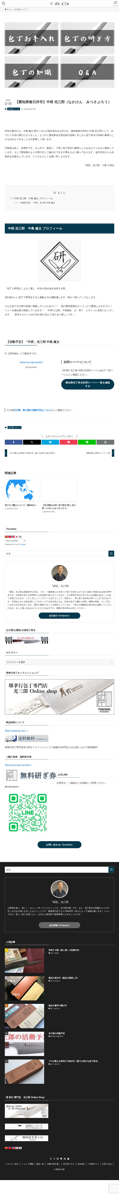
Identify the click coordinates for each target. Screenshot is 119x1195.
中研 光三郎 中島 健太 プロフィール (33, 198)
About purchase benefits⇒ (18, 765)
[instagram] (57, 1159)
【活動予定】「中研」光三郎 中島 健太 (37, 202)
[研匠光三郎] (59, 3)
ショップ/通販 (28, 1163)
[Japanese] (16, 536)
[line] (61, 1159)
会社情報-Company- (59, 925)
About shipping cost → (16, 730)
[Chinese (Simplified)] (6, 536)
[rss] (64, 1159)
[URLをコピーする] (105, 442)
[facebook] (50, 1159)
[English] (13, 536)
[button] (13, 442)
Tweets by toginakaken (31, 362)
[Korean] (20, 536)
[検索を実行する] (111, 554)
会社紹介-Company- (59, 615)
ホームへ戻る (13, 1163)
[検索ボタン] (3, 3)
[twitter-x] (54, 1159)
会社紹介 (81, 1163)
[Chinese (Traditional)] (9, 536)
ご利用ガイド (93, 1163)
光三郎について (13, 109)
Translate (22, 544)
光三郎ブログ (68, 1163)
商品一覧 (40, 1163)
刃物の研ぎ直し (53, 1163)
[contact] (68, 1159)
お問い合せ (107, 1163)
